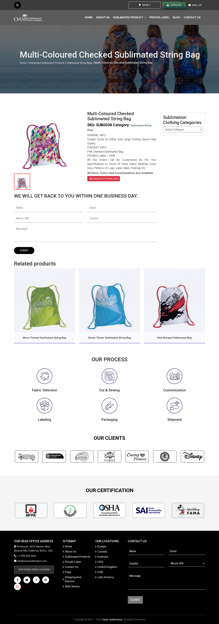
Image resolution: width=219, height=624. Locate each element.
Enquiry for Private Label (105, 178)
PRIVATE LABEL (159, 17)
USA (100, 561)
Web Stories (72, 586)
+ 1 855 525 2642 (26, 555)
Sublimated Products (77, 556)
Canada (102, 551)
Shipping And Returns (73, 579)
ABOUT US (103, 17)
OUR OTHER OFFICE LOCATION (33, 569)
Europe (101, 546)
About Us (70, 551)
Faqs (68, 572)
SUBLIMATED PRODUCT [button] (128, 17)
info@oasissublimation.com (32, 561)
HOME (89, 17)
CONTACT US (192, 17)
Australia (102, 556)
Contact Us (71, 567)
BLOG (176, 17)
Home (23, 62)
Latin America (105, 577)
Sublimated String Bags (79, 62)
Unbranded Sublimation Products (46, 62)
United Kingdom (107, 567)
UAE (100, 572)
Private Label (73, 561)
